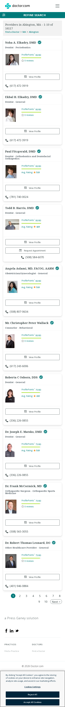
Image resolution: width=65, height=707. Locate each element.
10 (45, 601)
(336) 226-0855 (19, 420)
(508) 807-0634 (19, 311)
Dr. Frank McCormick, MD (23, 486)
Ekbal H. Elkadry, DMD (21, 97)
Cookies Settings (32, 686)
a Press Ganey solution (22, 618)
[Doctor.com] (17, 6)
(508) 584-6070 (34, 257)
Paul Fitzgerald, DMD (20, 151)
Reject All (32, 694)
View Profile (34, 76)
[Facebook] (6, 630)
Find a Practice (12, 651)
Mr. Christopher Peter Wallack (27, 323)
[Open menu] (57, 6)
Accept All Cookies (32, 702)
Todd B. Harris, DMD (20, 208)
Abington (34, 31)
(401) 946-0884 (19, 586)
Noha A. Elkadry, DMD (21, 42)
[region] (32, 689)
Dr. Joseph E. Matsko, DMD (24, 432)
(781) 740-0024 (19, 197)
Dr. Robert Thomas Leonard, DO (28, 543)
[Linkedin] (11, 630)
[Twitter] (17, 630)
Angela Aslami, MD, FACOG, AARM (30, 268)
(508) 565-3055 (19, 531)
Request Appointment (34, 250)
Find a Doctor (12, 31)
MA (24, 31)
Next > (56, 602)
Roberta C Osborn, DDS (21, 377)
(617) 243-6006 (19, 366)
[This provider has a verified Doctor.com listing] (39, 42)
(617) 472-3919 (19, 85)
